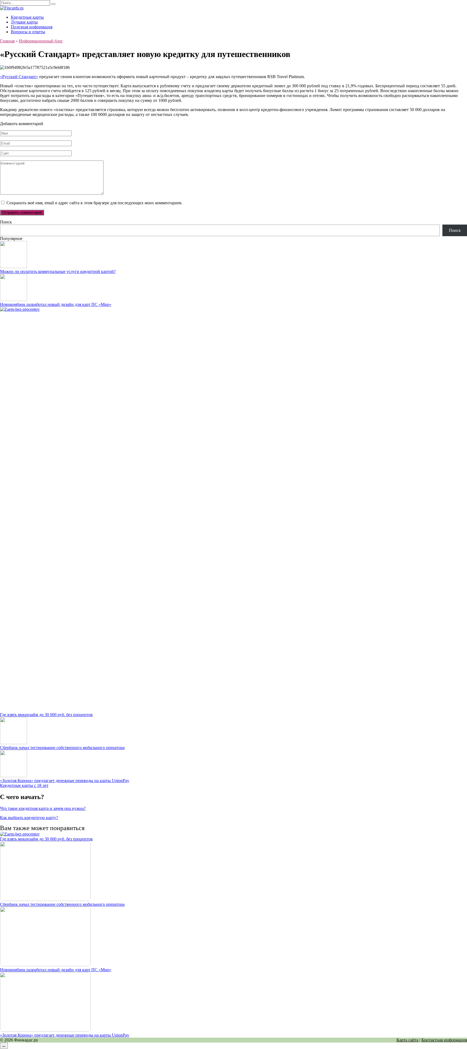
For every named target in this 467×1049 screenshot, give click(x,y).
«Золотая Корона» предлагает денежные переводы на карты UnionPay (64, 780)
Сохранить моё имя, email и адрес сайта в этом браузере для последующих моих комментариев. (94, 203)
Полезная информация (31, 27)
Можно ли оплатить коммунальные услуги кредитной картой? (58, 271)
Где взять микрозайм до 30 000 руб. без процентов (46, 714)
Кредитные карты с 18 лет (24, 785)
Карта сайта (407, 1040)
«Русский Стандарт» (19, 76)
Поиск (6, 222)
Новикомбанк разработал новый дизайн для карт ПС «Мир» (55, 304)
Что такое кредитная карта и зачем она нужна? (43, 808)
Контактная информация (444, 1040)
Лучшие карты (24, 22)
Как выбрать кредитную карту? (29, 817)
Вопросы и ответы (28, 31)
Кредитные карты (27, 17)
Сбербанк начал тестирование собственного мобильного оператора (62, 747)
